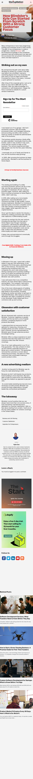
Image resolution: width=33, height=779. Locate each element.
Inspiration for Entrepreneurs (9, 8)
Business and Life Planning (10, 418)
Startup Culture (6, 10)
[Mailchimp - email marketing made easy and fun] (12, 121)
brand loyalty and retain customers (13, 231)
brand (9, 226)
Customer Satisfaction (9, 421)
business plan (20, 214)
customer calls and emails (17, 129)
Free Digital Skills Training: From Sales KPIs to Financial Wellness (16, 246)
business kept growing (17, 154)
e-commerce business (12, 193)
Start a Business (24, 8)
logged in (12, 471)
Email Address (6, 107)
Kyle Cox (16, 444)
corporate (16, 83)
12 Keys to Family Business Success (16, 170)
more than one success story (19, 403)
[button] (2, 2)
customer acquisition (13, 228)
